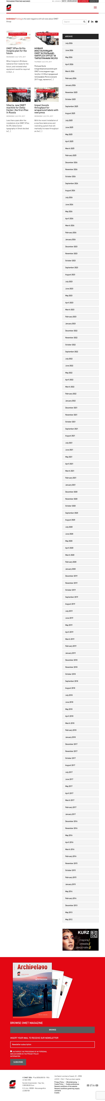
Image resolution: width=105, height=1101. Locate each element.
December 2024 (71, 162)
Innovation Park (94, 1)
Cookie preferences (72, 1084)
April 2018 (69, 716)
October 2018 (70, 674)
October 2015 (70, 870)
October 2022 (70, 345)
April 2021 (69, 464)
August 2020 (70, 520)
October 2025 (70, 99)
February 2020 (70, 562)
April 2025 (69, 141)
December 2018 (71, 660)
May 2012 (68, 919)
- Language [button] (56, 1)
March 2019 (69, 639)
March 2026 (69, 71)
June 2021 (69, 450)
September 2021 (71, 429)
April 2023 (69, 303)
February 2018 (70, 730)
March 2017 (69, 800)
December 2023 (71, 247)
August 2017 (70, 765)
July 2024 (68, 197)
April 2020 (69, 548)
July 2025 (68, 120)
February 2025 (70, 155)
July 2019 (68, 611)
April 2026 (69, 64)
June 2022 (69, 366)
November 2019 (71, 583)
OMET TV (64, 1)
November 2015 (71, 863)
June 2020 (69, 534)
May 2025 (68, 134)
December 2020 (71, 492)
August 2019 (70, 604)
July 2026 (68, 43)
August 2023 (70, 275)
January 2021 (70, 485)
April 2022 (69, 380)
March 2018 (69, 723)
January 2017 (70, 814)
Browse (52, 1030)
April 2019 (69, 632)
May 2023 (68, 296)
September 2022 (71, 352)
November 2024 (71, 169)
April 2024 (69, 219)
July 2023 (68, 282)
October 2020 (70, 506)
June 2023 (69, 289)
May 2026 (68, 57)
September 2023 (71, 268)
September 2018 (71, 681)
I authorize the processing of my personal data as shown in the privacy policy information (28, 1054)
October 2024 (70, 176)
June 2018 (69, 702)
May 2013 (68, 912)
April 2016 (69, 842)
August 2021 (70, 436)
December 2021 (71, 408)
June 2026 (69, 50)
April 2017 (69, 793)
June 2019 (69, 618)
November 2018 (71, 667)
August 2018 (70, 688)
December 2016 (71, 821)
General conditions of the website (65, 1086)
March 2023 (69, 310)
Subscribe (18, 1062)
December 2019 (71, 576)
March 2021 (69, 471)
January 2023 (70, 324)
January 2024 (70, 239)
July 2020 (68, 527)
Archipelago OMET (72, 1)
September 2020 (71, 513)
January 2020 (70, 569)
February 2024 (70, 233)
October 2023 (70, 261)
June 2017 (69, 779)
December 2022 (71, 331)
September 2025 (71, 106)
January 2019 (70, 653)
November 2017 (71, 751)
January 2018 (70, 737)
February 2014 (70, 898)
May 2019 (68, 625)
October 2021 (70, 422)
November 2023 (71, 254)
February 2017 (70, 807)
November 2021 (71, 415)
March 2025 (69, 148)
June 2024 (69, 205)
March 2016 (69, 849)
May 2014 (68, 891)
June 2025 (69, 127)
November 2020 (71, 499)
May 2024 (68, 211)
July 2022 (68, 359)
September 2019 (71, 597)
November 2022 (71, 338)
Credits (56, 1093)
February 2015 (70, 877)
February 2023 (70, 317)
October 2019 (70, 590)
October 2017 (70, 758)
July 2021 (68, 443)
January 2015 (70, 884)
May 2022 (68, 373)
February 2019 (70, 646)
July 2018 (68, 695)
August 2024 (70, 190)
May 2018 (68, 709)
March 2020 (69, 555)
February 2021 (70, 478)
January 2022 (70, 401)
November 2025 (71, 92)
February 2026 (70, 78)
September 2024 (71, 183)
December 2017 (71, 744)
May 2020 (68, 541)
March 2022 (69, 387)
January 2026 (70, 85)
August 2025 (70, 113)
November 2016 (71, 828)
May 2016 (68, 835)
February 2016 (70, 856)
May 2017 (68, 786)
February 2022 (70, 394)
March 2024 (69, 225)
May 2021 (68, 457)
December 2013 (71, 905)
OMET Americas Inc (83, 1)
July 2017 (68, 772)
